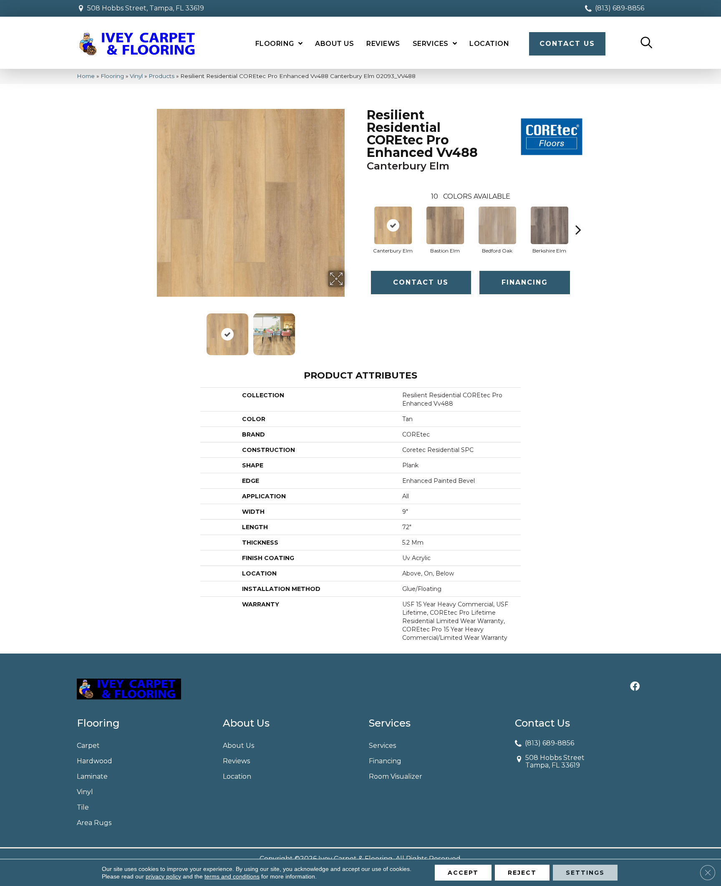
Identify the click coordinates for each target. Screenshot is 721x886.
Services (382, 746)
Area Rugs (94, 823)
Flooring (112, 76)
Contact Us (421, 282)
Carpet (88, 746)
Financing (525, 282)
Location (237, 776)
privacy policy (163, 876)
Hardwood (94, 761)
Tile (83, 807)
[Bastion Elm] (445, 225)
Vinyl (136, 76)
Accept (463, 872)
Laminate (92, 776)
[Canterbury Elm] (393, 225)
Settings (585, 872)
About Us (238, 746)
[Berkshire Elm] (549, 225)
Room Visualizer (395, 776)
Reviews (236, 761)
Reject (522, 872)
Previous (151, 330)
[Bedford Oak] (497, 225)
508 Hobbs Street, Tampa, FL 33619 (145, 8)
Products (161, 76)
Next (350, 330)
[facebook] (635, 687)
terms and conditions (232, 876)
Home (86, 76)
